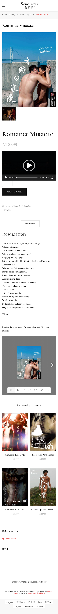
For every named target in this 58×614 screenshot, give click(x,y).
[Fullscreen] (51, 177)
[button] (29, 165)
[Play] (6, 177)
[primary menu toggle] (3, 6)
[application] (29, 166)
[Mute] (47, 177)
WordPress (32, 593)
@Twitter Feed (9, 538)
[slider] (26, 177)
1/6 (11, 390)
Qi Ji (21, 206)
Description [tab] (30, 224)
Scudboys (29, 4)
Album (15, 206)
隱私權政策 (41, 593)
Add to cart (14, 192)
